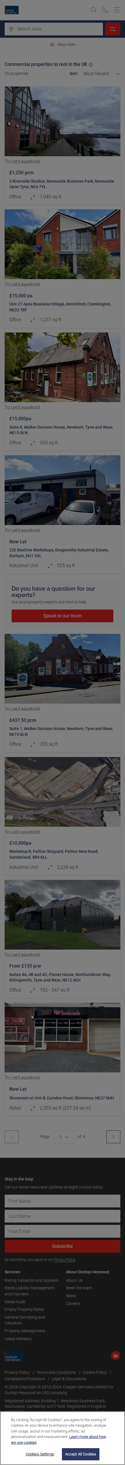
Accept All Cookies (80, 1454)
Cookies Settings (40, 1454)
